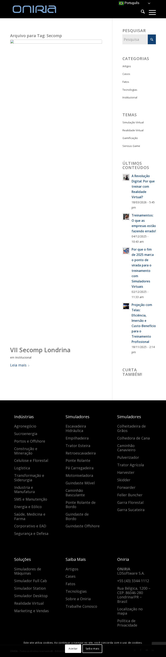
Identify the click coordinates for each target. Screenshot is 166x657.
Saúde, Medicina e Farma (29, 516)
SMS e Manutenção (30, 499)
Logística (22, 467)
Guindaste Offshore (83, 525)
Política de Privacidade (127, 623)
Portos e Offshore (29, 441)
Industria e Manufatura (24, 489)
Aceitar (73, 648)
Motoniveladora (79, 475)
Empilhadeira (77, 438)
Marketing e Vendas (31, 610)
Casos (126, 74)
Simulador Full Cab (30, 580)
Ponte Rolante (78, 460)
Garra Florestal (130, 502)
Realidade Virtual (133, 130)
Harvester (125, 472)
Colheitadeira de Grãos (131, 428)
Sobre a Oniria (78, 598)
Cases (71, 576)
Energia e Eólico (28, 506)
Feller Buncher (130, 494)
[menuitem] (141, 12)
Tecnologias (129, 90)
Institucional (23, 357)
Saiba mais (92, 648)
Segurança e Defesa (31, 533)
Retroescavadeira (81, 453)
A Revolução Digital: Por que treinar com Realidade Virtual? (143, 186)
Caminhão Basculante (75, 492)
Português (131, 3)
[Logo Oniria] (40, 9)
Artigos (126, 66)
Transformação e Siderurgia (29, 477)
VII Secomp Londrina (40, 350)
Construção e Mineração (25, 451)
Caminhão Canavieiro (126, 447)
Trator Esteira (78, 445)
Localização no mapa (130, 611)
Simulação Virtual (133, 122)
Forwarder (126, 487)
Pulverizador (128, 457)
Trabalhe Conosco (81, 606)
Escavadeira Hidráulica (76, 428)
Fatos (125, 82)
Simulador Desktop (31, 595)
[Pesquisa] (141, 12)
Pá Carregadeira (80, 467)
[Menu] (150, 12)
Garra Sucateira (131, 509)
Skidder (123, 479)
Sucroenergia (25, 433)
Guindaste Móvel (80, 482)
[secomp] (56, 192)
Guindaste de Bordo (77, 516)
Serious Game (131, 146)
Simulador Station (30, 588)
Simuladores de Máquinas (27, 571)
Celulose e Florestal (31, 460)
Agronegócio (25, 426)
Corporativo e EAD (30, 525)
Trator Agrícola (130, 464)
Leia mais (18, 365)
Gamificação (130, 138)
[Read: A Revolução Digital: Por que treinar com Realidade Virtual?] (126, 177)
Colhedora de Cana (133, 438)
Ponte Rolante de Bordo (81, 504)
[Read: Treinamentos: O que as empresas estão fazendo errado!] (126, 216)
